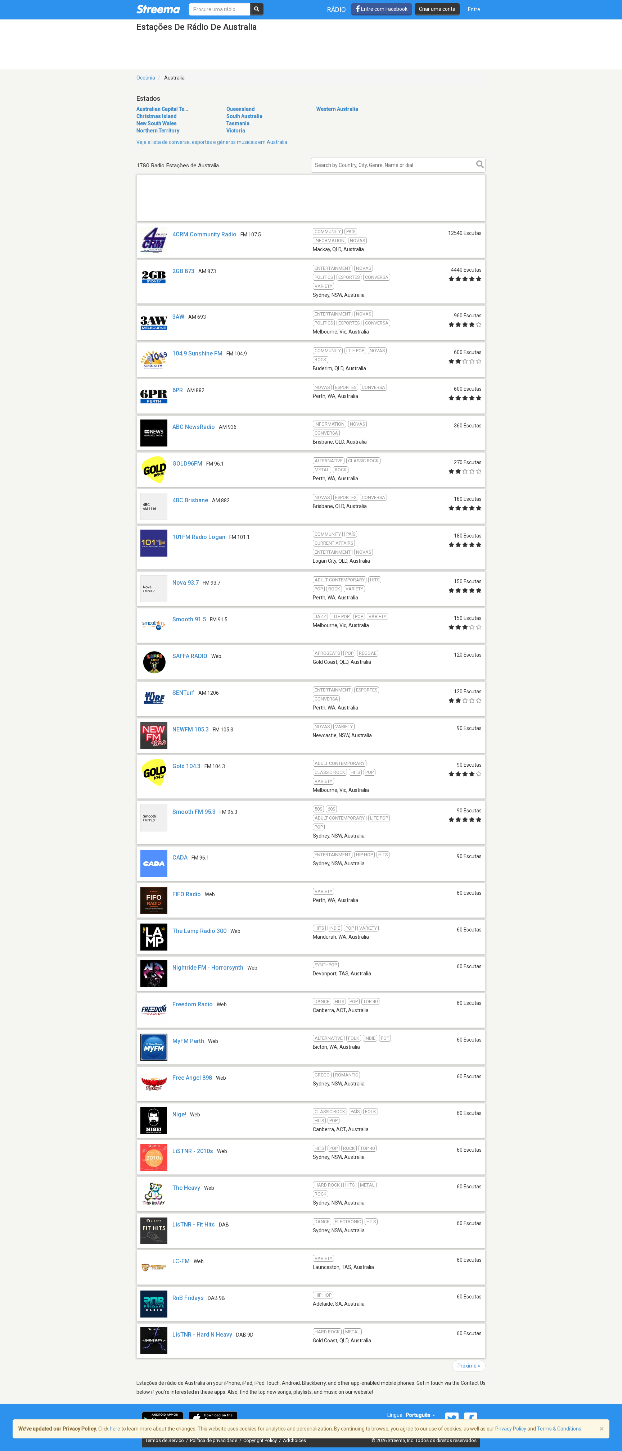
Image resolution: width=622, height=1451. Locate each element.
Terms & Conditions (559, 1429)
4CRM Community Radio (204, 234)
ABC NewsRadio (193, 426)
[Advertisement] (311, 220)
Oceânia (145, 78)
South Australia (244, 116)
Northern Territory (157, 130)
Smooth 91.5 (189, 619)
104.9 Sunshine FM (197, 353)
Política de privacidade (214, 1440)
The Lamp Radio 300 (199, 931)
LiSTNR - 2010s (192, 1151)
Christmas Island (156, 116)
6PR (177, 390)
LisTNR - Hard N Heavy (202, 1334)
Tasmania (237, 123)
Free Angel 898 (192, 1077)
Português (419, 1415)
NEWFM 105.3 (190, 729)
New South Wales (156, 123)
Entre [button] (474, 9)
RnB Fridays (188, 1297)
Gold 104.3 (186, 766)
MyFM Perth (188, 1041)
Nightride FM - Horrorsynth (207, 967)
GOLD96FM (187, 463)
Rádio (336, 9)
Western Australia (337, 109)
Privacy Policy (510, 1429)
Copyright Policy (260, 1440)
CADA (180, 857)
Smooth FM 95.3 (194, 811)
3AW (178, 316)
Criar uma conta (437, 9)
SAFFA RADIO (189, 656)
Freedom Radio (192, 1004)
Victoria (235, 130)
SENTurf (183, 692)
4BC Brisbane (190, 500)
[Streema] (158, 9)
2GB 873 (183, 271)
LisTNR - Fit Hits (193, 1224)
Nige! (179, 1114)
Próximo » (469, 1366)
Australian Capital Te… (162, 109)
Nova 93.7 (185, 582)
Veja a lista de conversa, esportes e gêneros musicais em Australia (211, 142)
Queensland (240, 109)
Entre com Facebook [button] (383, 9)
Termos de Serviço (165, 1440)
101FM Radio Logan (198, 537)
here (115, 1429)
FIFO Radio (186, 894)
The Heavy (186, 1187)
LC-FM (181, 1261)
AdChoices (294, 1440)
